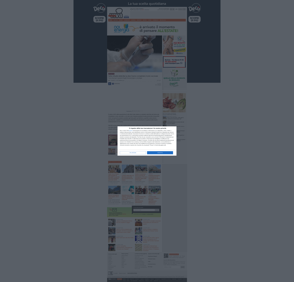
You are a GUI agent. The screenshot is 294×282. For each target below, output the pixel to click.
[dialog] (147, 141)
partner (130, 130)
